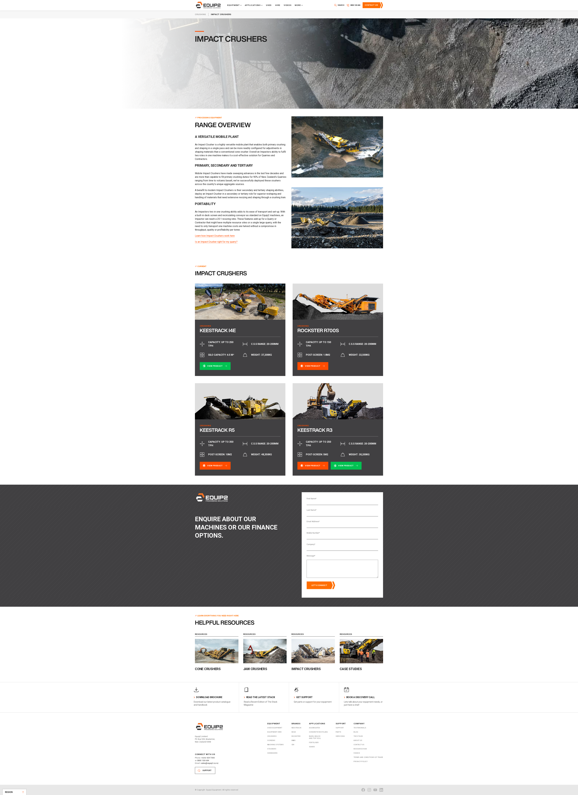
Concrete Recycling (318, 732)
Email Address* (313, 521)
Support (207, 770)
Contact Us (371, 5)
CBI (293, 744)
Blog (356, 732)
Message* (311, 556)
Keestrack (296, 728)
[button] (234, 5)
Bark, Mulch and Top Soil (315, 737)
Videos (288, 5)
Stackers (271, 749)
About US (358, 740)
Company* (311, 544)
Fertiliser (314, 742)
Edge (294, 732)
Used (269, 5)
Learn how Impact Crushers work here (215, 235)
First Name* (311, 499)
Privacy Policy (361, 761)
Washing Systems (275, 744)
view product (214, 366)
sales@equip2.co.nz (209, 763)
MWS (294, 740)
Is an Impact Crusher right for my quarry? (216, 241)
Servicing (340, 736)
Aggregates (314, 728)
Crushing (200, 14)
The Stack (358, 736)
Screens (271, 740)
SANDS (312, 747)
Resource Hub (360, 749)
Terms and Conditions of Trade (368, 757)
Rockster (296, 736)
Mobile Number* (313, 533)
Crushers (272, 736)
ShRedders (272, 753)
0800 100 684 (203, 760)
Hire (277, 5)
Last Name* (311, 510)
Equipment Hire (274, 732)
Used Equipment (274, 728)
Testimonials (360, 728)
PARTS (338, 732)
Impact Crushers (221, 14)
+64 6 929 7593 (208, 758)
